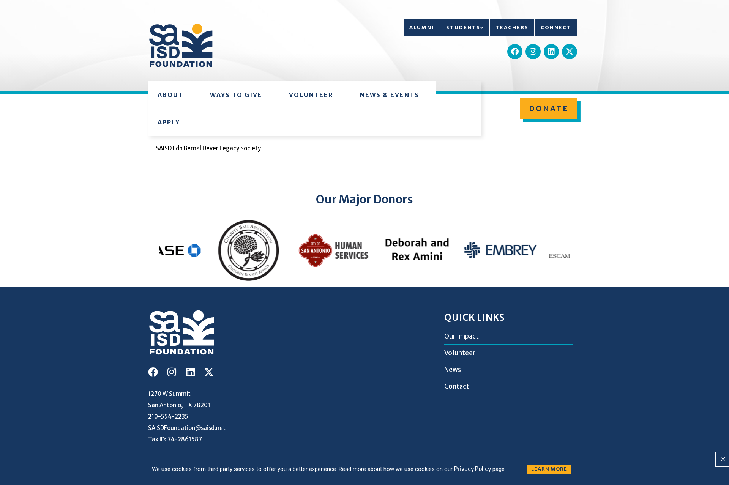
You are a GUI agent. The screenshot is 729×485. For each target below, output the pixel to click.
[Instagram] (533, 51)
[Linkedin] (551, 51)
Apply (169, 122)
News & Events (389, 95)
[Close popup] (723, 459)
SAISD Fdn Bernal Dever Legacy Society (208, 148)
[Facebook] (514, 51)
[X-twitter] (569, 51)
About (170, 95)
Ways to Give (236, 95)
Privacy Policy (472, 468)
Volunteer (311, 95)
